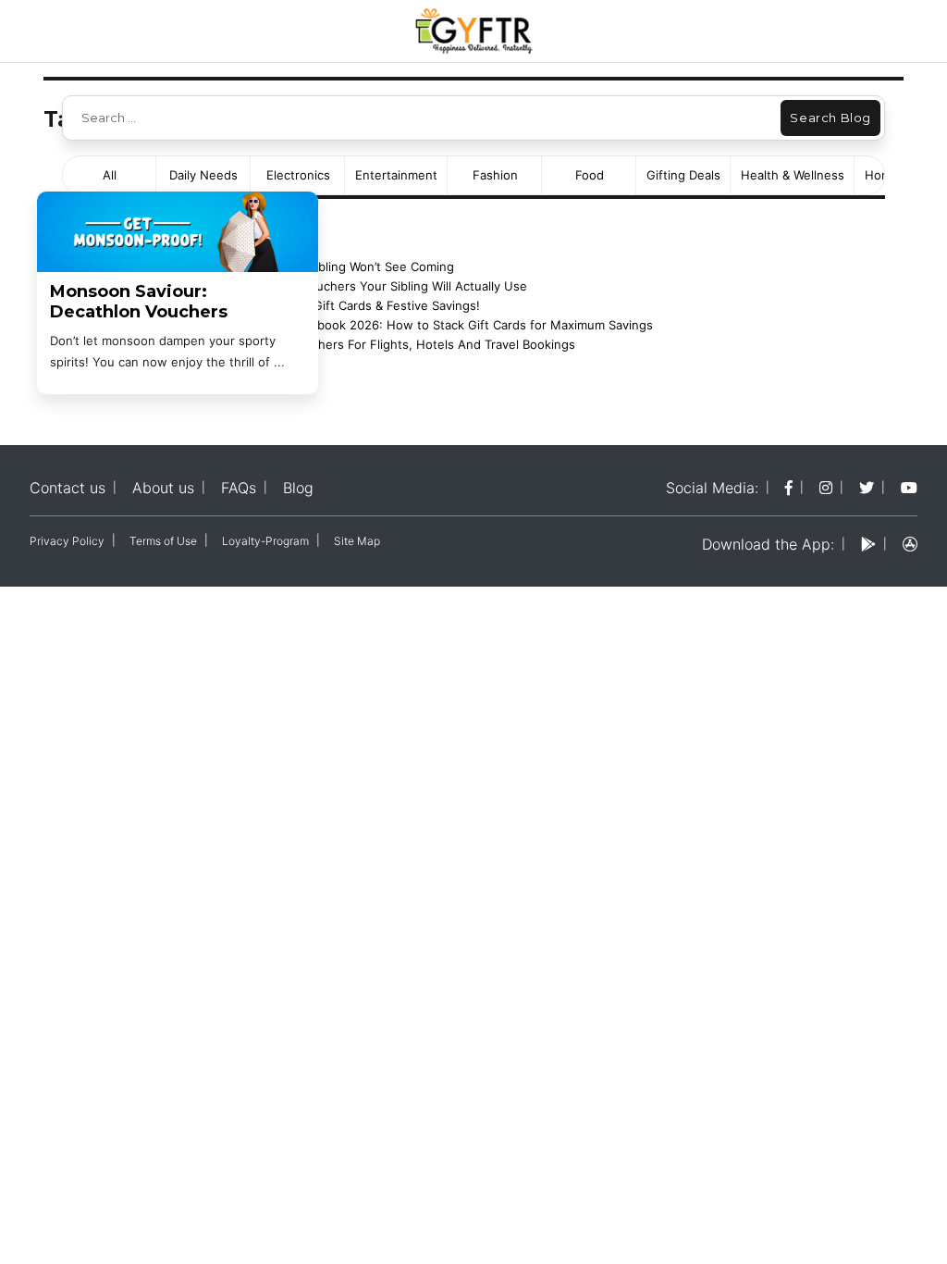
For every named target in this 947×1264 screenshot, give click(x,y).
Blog (298, 487)
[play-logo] (868, 544)
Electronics (298, 174)
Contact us (67, 487)
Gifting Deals (683, 174)
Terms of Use (163, 541)
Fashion (495, 174)
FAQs (238, 487)
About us (163, 487)
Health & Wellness (792, 174)
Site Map (357, 541)
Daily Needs (203, 174)
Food (589, 174)
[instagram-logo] (825, 487)
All (110, 174)
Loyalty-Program (265, 541)
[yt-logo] (909, 487)
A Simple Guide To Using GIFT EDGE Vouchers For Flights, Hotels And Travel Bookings (326, 344)
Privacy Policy (67, 541)
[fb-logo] (789, 487)
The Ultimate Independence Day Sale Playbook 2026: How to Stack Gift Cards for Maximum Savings (365, 324)
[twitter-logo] (866, 487)
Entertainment (396, 174)
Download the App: (768, 544)
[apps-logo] (910, 544)
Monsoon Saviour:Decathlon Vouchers (139, 302)
